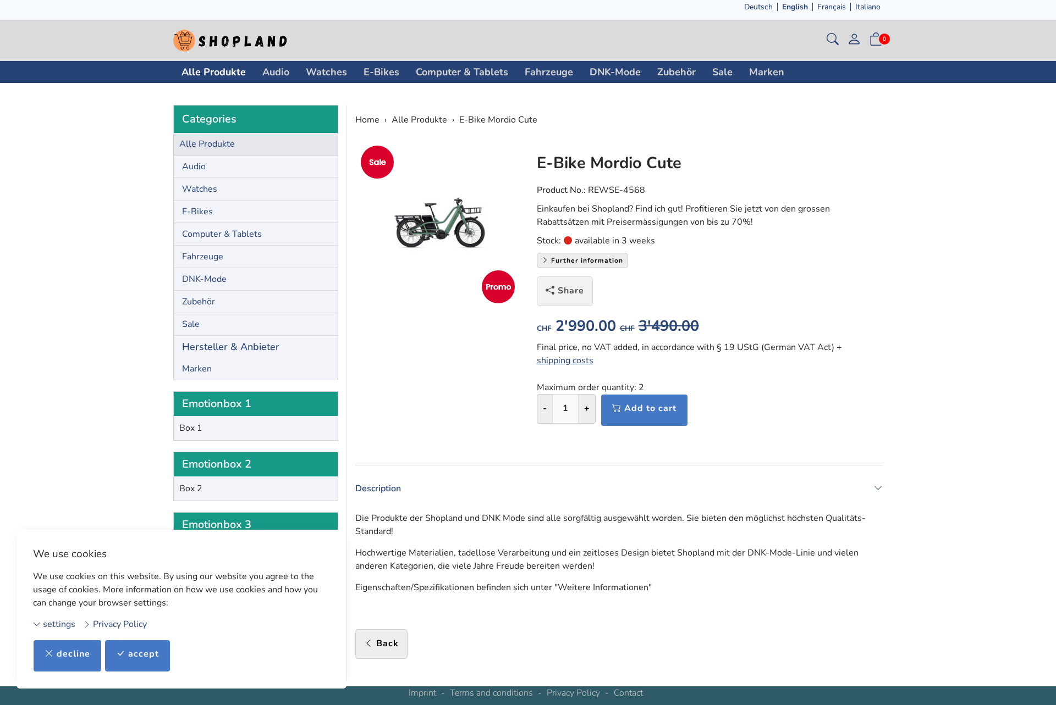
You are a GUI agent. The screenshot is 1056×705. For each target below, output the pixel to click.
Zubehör (676, 72)
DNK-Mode (615, 72)
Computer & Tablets (462, 72)
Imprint (422, 693)
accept (143, 654)
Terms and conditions (491, 693)
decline (73, 654)
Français (831, 7)
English (795, 7)
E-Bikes (381, 72)
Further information (586, 260)
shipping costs (565, 360)
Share (571, 291)
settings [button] (58, 624)
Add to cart (650, 408)
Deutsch (758, 7)
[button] (833, 40)
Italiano (868, 7)
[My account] (854, 40)
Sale (722, 72)
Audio (275, 72)
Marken (766, 72)
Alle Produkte (214, 72)
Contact (628, 693)
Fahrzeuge (549, 72)
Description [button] (378, 488)
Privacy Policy (119, 624)
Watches (326, 72)
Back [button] (387, 643)
